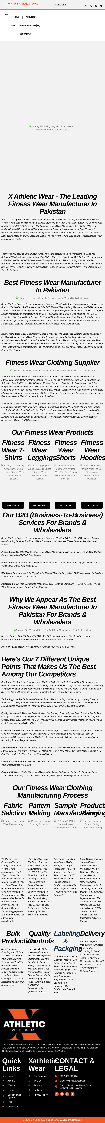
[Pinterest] (101, 5)
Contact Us (25, 34)
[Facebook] (86, 5)
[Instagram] (91, 5)
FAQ (38, 25)
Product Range (18, 25)
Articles (32, 25)
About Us (30, 17)
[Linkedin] (96, 5)
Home (16, 17)
